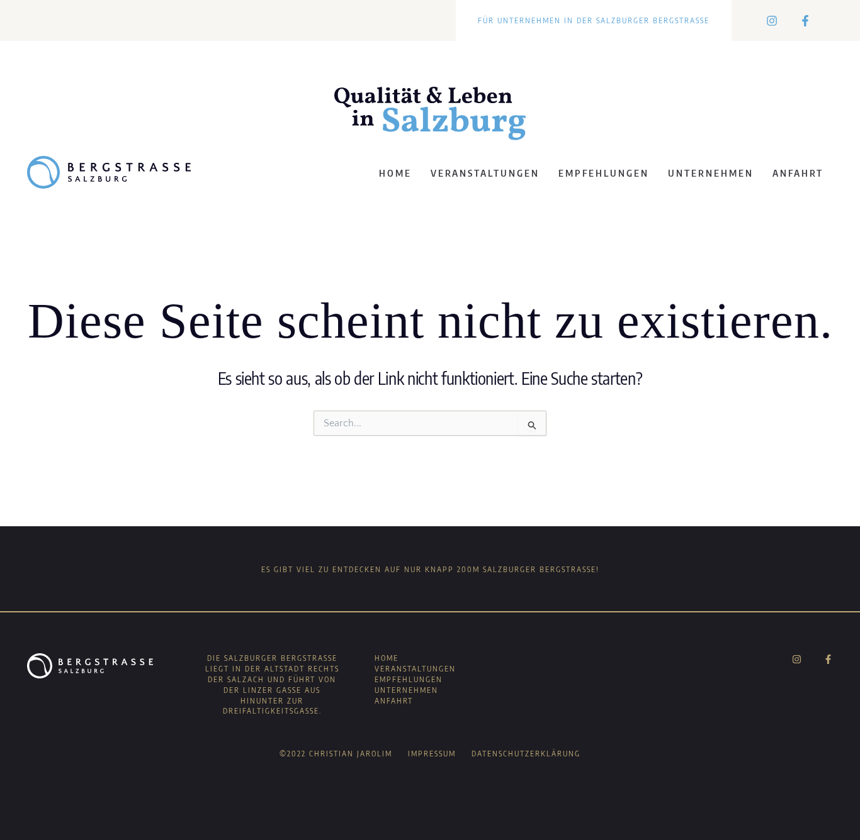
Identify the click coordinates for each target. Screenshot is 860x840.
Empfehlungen (603, 173)
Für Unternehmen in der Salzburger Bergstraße (594, 20)
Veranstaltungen (485, 173)
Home (395, 173)
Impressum (432, 753)
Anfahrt (797, 173)
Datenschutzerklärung (526, 753)
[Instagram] (772, 20)
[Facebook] (805, 20)
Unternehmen (711, 173)
